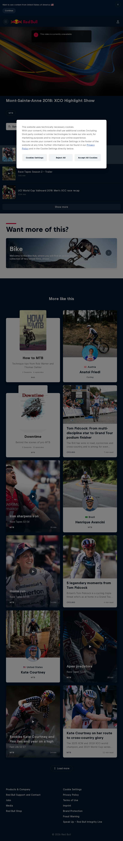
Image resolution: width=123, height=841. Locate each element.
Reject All (61, 157)
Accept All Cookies (87, 157)
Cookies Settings (34, 157)
